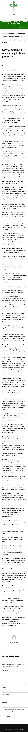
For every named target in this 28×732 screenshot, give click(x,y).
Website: (4, 702)
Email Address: (6, 694)
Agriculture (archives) (14, 40)
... (4, 40)
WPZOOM (21, 729)
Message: (5, 670)
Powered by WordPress (14, 727)
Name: (4, 687)
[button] (14, 14)
